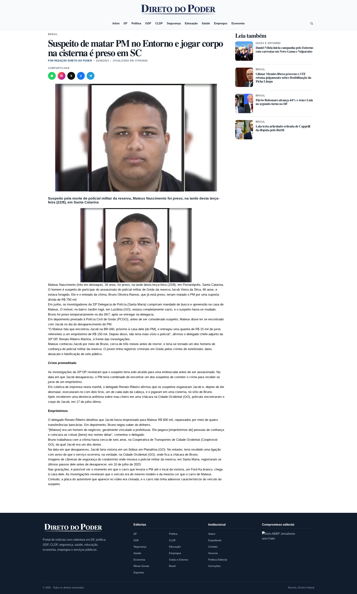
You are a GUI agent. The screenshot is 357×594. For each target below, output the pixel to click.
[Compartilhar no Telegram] (90, 76)
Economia (238, 23)
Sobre (211, 533)
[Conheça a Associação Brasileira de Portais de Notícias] (281, 550)
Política (136, 23)
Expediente (214, 540)
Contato (213, 546)
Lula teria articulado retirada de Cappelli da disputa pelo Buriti (283, 128)
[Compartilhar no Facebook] (81, 76)
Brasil (53, 34)
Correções (214, 565)
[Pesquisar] (311, 23)
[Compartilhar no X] (71, 76)
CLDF (159, 23)
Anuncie (213, 553)
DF (125, 23)
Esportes (139, 572)
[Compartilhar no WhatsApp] (52, 76)
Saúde (206, 23)
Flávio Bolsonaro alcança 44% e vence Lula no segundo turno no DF (284, 102)
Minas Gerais (141, 565)
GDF (148, 23)
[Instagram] (61, 76)
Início (116, 23)
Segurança (174, 23)
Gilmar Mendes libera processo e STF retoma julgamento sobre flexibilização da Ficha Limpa (283, 77)
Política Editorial (217, 559)
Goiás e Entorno (268, 43)
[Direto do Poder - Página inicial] (73, 528)
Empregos (220, 23)
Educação (191, 23)
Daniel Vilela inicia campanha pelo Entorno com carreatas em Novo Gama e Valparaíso (284, 49)
